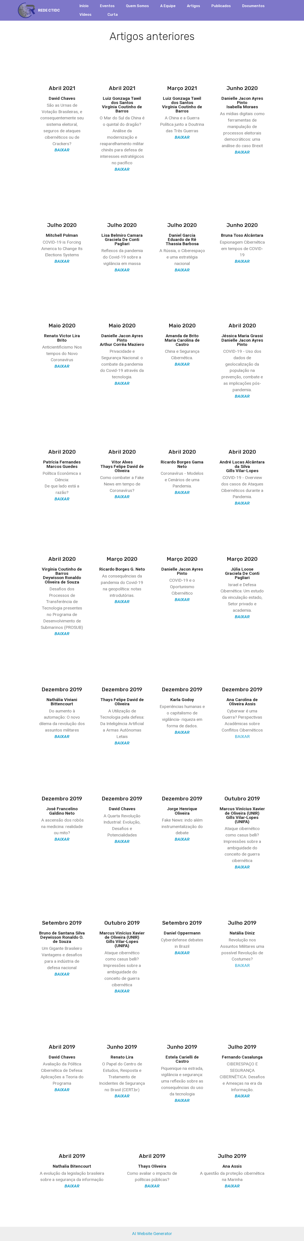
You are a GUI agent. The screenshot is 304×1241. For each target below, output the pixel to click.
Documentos (253, 6)
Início (84, 6)
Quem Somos (137, 6)
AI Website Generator (152, 1233)
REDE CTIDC (49, 10)
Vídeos (85, 14)
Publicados (221, 6)
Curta (112, 14)
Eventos (107, 6)
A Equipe (168, 6)
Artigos (193, 6)
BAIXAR (242, 736)
